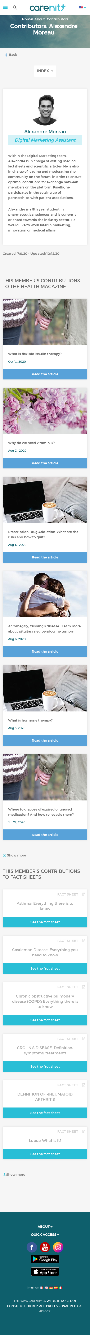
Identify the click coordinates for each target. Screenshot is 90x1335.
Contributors (57, 19)
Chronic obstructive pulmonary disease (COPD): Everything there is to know (45, 1001)
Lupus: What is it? (45, 1140)
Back (12, 54)
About (39, 19)
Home (27, 19)
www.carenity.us (33, 1300)
